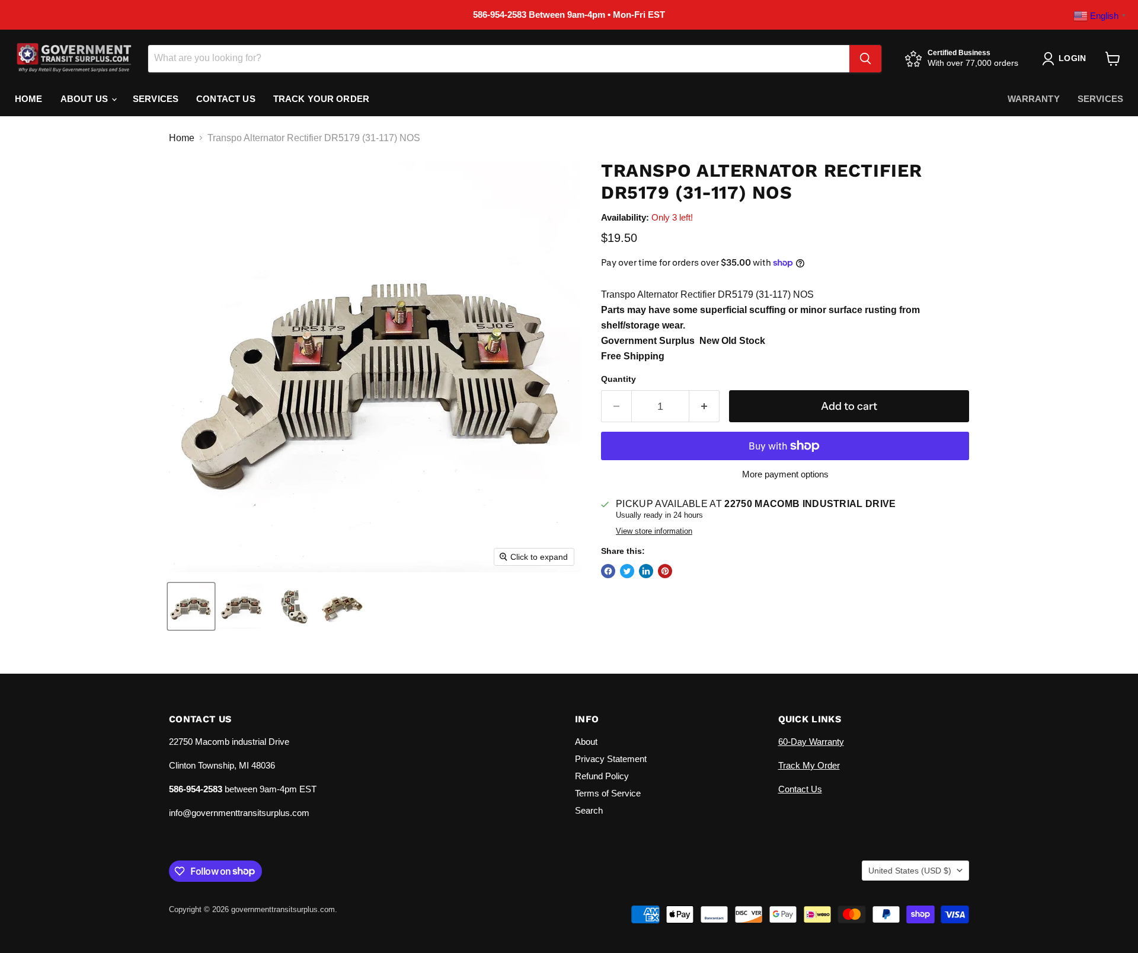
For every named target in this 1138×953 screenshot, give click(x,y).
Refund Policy (602, 776)
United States (909, 870)
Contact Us (225, 99)
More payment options (785, 474)
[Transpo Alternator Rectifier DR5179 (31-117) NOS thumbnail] (191, 606)
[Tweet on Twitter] (627, 571)
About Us (85, 99)
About (586, 742)
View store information (654, 531)
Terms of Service (608, 793)
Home (29, 99)
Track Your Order (321, 99)
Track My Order (809, 765)
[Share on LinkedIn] (646, 571)
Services (155, 99)
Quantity (618, 379)
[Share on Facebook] (608, 571)
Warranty (1034, 99)
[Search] (865, 58)
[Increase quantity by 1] (704, 406)
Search (589, 810)
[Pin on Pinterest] (665, 571)
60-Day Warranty (811, 742)
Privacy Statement (611, 759)
